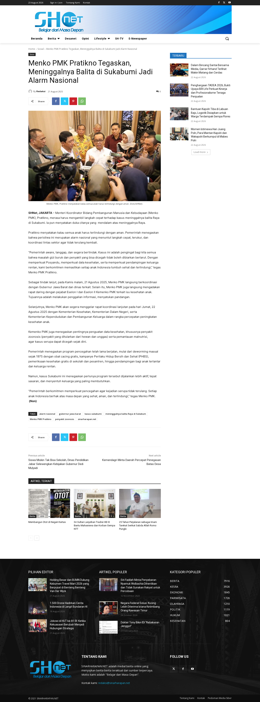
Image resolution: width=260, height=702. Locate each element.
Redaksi (40, 91)
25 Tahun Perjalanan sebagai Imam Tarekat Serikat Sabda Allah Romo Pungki (138, 525)
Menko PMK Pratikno (40, 419)
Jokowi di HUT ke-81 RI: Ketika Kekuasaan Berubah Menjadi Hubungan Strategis (68, 624)
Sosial (40, 49)
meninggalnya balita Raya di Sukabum (125, 413)
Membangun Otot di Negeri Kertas (47, 522)
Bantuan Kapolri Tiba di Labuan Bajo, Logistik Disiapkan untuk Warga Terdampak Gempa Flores (210, 113)
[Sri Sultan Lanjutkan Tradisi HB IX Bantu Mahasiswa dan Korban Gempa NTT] (95, 503)
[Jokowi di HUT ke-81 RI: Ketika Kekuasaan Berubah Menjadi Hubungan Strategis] (37, 625)
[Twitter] (224, 3)
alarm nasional (47, 413)
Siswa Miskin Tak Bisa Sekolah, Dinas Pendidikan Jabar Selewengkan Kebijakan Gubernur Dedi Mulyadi (58, 464)
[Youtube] (229, 3)
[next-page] (36, 538)
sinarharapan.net (87, 419)
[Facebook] (219, 3)
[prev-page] (30, 538)
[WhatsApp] (82, 101)
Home (31, 49)
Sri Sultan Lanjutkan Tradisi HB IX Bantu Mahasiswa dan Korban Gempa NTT (94, 525)
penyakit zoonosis (64, 419)
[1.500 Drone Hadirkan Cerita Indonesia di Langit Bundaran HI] (37, 607)
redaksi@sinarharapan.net (114, 683)
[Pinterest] (73, 101)
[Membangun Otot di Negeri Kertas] (49, 503)
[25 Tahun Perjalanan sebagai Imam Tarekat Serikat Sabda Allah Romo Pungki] (140, 503)
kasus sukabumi (93, 413)
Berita (32, 516)
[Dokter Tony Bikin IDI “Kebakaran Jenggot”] (108, 627)
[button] (227, 38)
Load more (200, 152)
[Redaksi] (30, 91)
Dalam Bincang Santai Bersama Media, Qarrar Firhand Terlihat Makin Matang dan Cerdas (210, 69)
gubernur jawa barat (70, 413)
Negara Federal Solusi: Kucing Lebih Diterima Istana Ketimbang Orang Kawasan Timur (140, 607)
